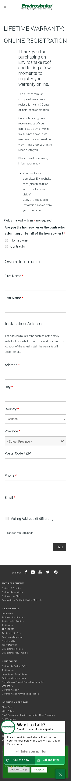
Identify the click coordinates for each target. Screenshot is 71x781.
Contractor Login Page (12, 649)
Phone (11, 475)
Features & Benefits (11, 588)
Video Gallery (8, 711)
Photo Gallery (8, 707)
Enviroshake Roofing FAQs (14, 666)
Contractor (18, 246)
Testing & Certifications (13, 621)
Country (12, 409)
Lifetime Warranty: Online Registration (20, 694)
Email (10, 497)
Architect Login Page (11, 633)
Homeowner (19, 240)
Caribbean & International (14, 678)
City (9, 387)
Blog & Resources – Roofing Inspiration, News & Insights (28, 715)
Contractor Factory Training (15, 653)
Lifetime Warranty (10, 690)
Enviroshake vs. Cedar (12, 592)
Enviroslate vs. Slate (11, 596)
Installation (7, 613)
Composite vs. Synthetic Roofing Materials (22, 600)
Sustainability (8, 641)
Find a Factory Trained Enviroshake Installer (23, 682)
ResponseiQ (16, 767)
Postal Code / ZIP (18, 453)
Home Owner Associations (14, 674)
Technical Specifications (13, 617)
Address (12, 365)
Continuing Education (12, 637)
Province (12, 431)
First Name (14, 276)
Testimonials (8, 625)
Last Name (14, 298)
